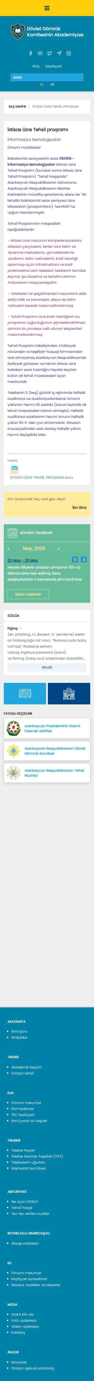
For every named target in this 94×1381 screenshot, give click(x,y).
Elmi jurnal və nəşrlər (29, 1120)
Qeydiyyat (53, 66)
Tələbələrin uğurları (28, 1162)
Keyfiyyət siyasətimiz (29, 1278)
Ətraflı (47, 667)
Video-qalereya (25, 1326)
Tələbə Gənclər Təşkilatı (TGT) (37, 1156)
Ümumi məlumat (26, 1102)
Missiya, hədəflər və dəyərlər (35, 1284)
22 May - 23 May (23, 560)
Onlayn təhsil (22, 1073)
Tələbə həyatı (23, 1150)
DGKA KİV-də (22, 1314)
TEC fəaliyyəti (22, 1114)
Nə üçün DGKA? (24, 1201)
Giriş (35, 66)
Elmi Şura (19, 1031)
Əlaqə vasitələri (24, 1243)
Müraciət (19, 1362)
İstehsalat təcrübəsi (28, 1168)
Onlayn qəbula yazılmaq (32, 1368)
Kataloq (18, 1332)
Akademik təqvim (26, 1067)
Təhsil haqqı (21, 1207)
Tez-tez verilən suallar (30, 1213)
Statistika (19, 1037)
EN (52, 84)
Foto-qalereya (23, 1320)
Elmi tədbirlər (22, 1108)
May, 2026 (34, 548)
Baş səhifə (17, 107)
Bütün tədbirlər (28, 594)
